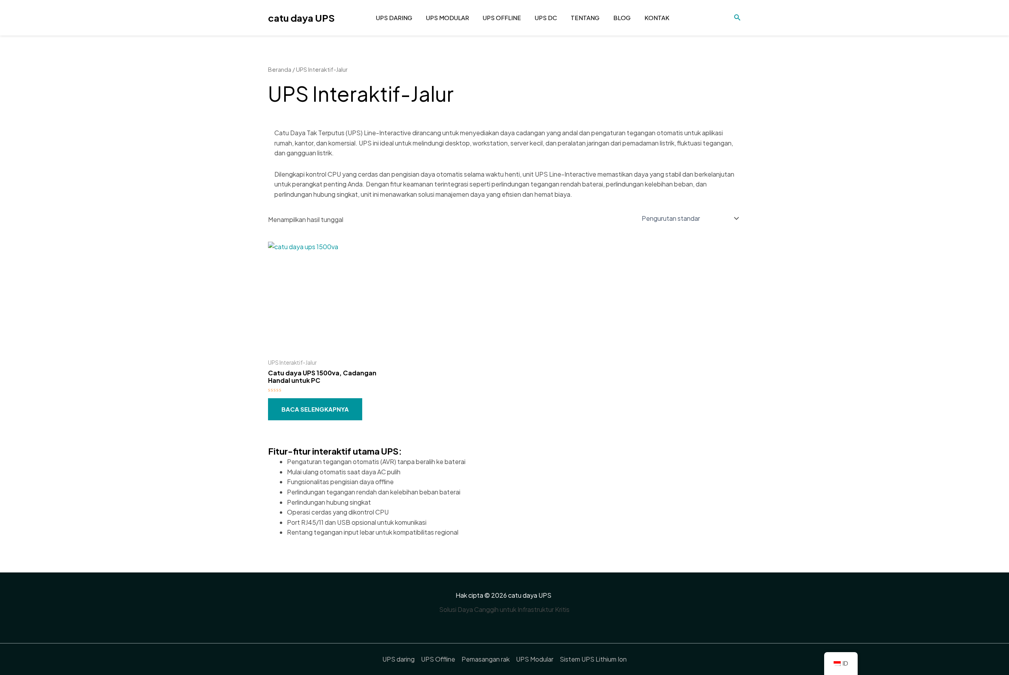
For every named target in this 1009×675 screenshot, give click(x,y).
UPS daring (394, 17)
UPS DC (546, 17)
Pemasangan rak (486, 659)
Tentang (585, 17)
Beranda (279, 69)
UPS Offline (502, 17)
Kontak (656, 17)
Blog (622, 17)
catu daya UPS (301, 18)
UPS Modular (447, 17)
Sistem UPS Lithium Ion (593, 659)
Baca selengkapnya (315, 409)
